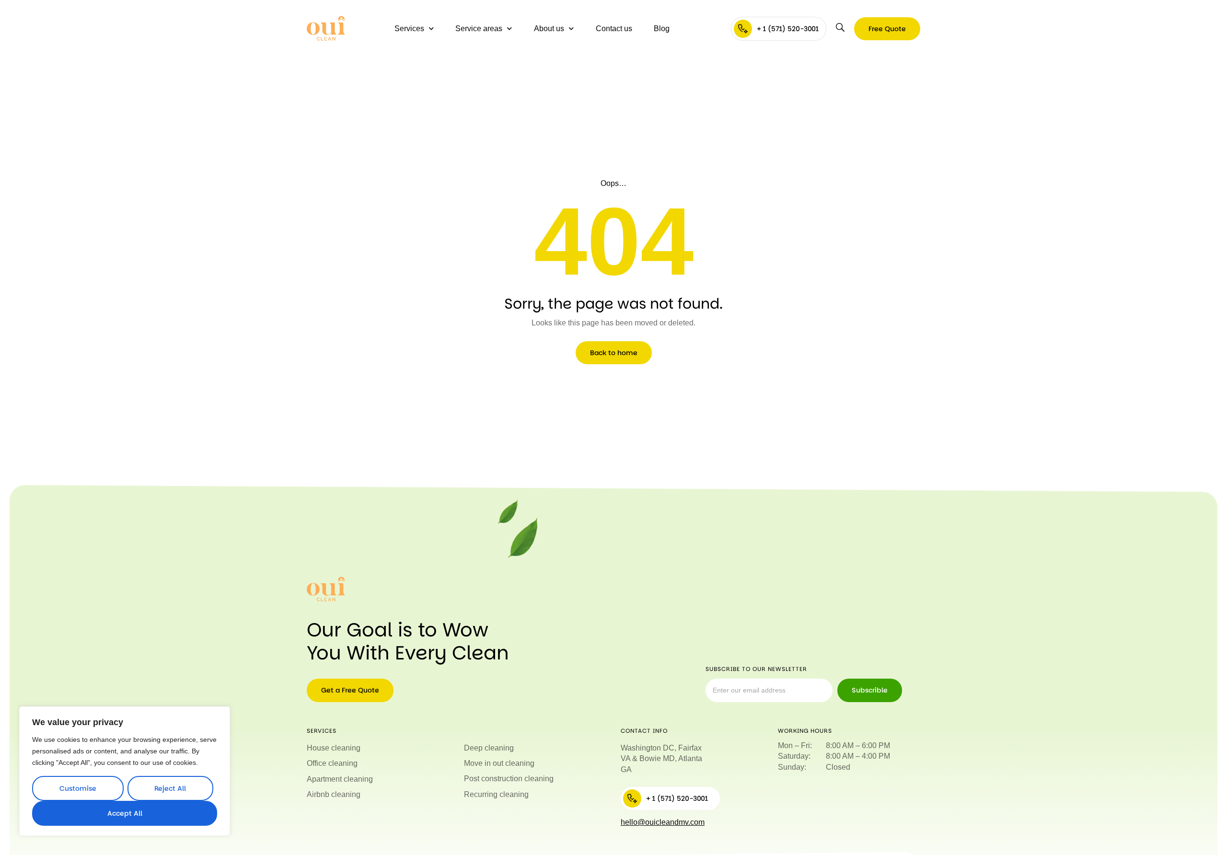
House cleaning (333, 748)
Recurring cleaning (496, 794)
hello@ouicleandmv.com (663, 822)
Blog (662, 28)
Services (409, 28)
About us (549, 28)
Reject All (170, 788)
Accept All (124, 813)
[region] (124, 771)
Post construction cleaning (509, 778)
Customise (77, 788)
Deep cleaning (489, 748)
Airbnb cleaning (333, 794)
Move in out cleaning (499, 763)
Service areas (478, 28)
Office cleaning (332, 763)
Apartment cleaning (340, 779)
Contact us (614, 28)
